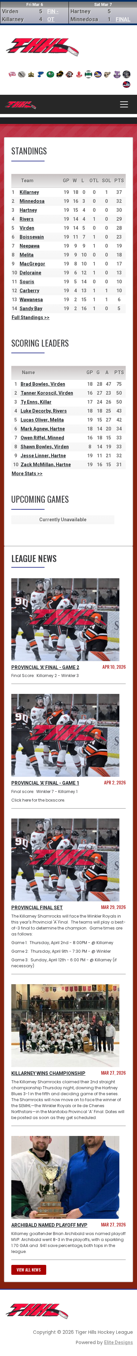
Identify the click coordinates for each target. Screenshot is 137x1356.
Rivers (27, 219)
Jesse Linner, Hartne (43, 455)
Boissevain (32, 237)
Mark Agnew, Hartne (43, 428)
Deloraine (30, 272)
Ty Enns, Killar (36, 402)
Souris (27, 281)
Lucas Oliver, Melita (42, 420)
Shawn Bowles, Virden (45, 446)
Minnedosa (32, 201)
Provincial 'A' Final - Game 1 (45, 783)
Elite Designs (118, 1342)
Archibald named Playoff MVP (49, 1225)
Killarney (29, 192)
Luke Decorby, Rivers (44, 411)
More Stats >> (27, 473)
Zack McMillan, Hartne (46, 464)
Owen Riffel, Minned (42, 437)
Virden (27, 228)
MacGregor (32, 263)
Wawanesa (31, 299)
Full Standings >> (31, 317)
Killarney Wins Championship (48, 1073)
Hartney (28, 210)
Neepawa (30, 246)
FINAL (123, 19)
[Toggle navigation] (124, 104)
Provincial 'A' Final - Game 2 (45, 667)
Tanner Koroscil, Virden (47, 393)
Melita (27, 254)
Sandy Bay (31, 308)
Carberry (29, 290)
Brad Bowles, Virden (43, 384)
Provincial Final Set (37, 907)
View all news (29, 1269)
